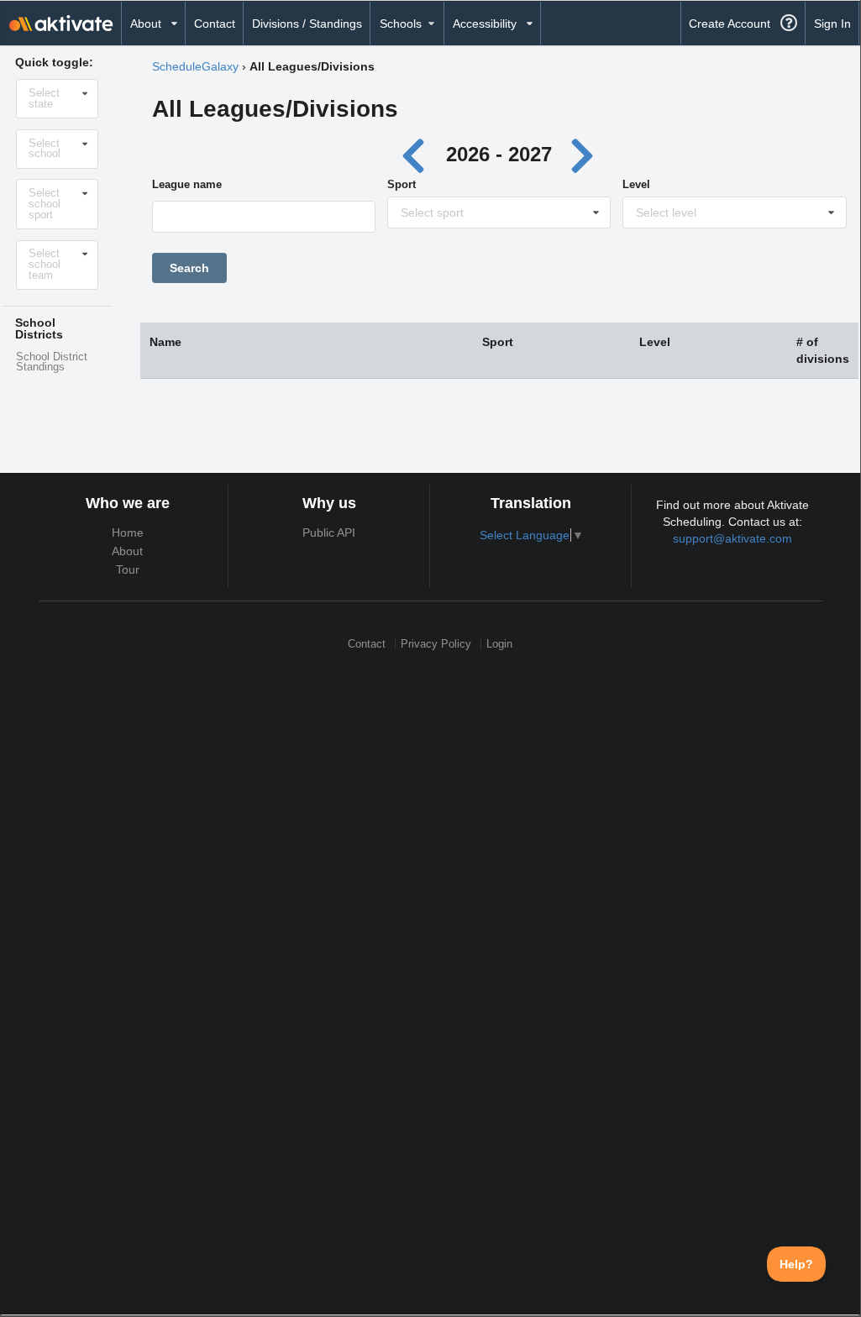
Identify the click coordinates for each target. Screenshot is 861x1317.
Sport (401, 184)
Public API (328, 532)
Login (499, 643)
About (127, 551)
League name (187, 184)
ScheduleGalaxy (195, 66)
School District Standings (51, 362)
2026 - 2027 (499, 154)
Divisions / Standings (307, 23)
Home (128, 532)
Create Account (729, 23)
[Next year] (583, 154)
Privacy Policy (436, 643)
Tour (127, 569)
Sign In (832, 23)
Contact (214, 23)
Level (636, 184)
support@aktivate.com (732, 538)
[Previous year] (418, 154)
